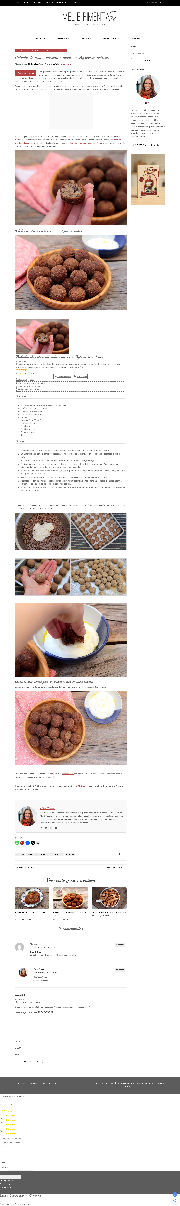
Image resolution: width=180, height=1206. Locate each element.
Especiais (135, 38)
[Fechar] (1, 1201)
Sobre (26, 2)
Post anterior (27, 868)
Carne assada (57, 854)
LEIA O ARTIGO (139, 145)
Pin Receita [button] (82, 377)
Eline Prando (47, 808)
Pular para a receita (26, 73)
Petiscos (70, 854)
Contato (74, 2)
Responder (120, 945)
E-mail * (4, 1168)
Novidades (37, 2)
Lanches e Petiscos (52, 50)
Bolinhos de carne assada (37, 854)
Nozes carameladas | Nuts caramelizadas (109, 912)
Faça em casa (109, 38)
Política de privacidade (56, 2)
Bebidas (85, 38)
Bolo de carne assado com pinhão (84, 143)
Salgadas (62, 38)
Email (18, 1048)
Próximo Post (114, 868)
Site (17, 1054)
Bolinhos (36, 50)
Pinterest (82, 786)
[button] (17, 370)
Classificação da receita (26, 1012)
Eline (147, 102)
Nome (18, 1041)
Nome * (3, 1162)
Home (17, 2)
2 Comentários (67, 64)
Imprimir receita (64, 377)
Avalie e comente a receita (10, 1177)
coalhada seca (68, 774)
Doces (39, 38)
